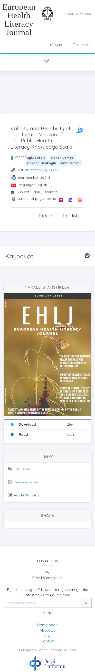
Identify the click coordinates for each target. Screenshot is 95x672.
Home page (47, 625)
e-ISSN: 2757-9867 (78, 14)
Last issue (22, 469)
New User (84, 45)
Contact (47, 641)
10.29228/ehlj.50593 (42, 170)
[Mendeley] (61, 200)
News (47, 635)
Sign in (60, 45)
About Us (47, 630)
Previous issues (26, 482)
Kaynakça (19, 256)
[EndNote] (70, 200)
